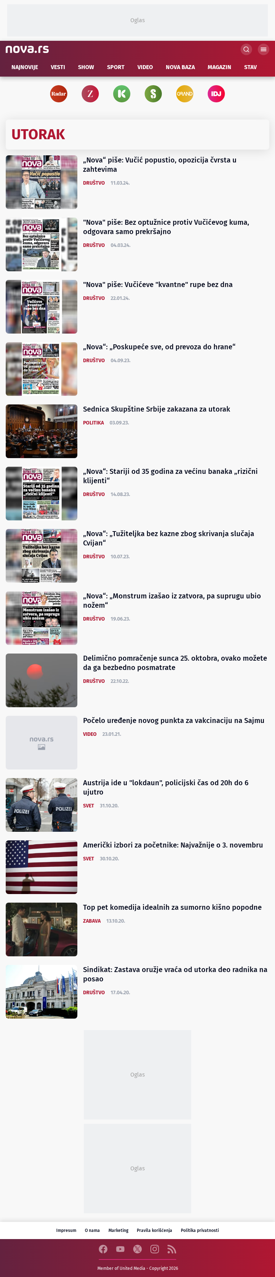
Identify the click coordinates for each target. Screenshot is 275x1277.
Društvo (94, 183)
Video (90, 734)
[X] (137, 1249)
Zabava (92, 921)
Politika (93, 423)
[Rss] (172, 1249)
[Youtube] (120, 1249)
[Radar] (58, 93)
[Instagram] (154, 1249)
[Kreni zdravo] (121, 93)
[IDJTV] (219, 93)
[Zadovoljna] (90, 93)
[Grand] (184, 93)
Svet (88, 806)
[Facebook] (103, 1249)
